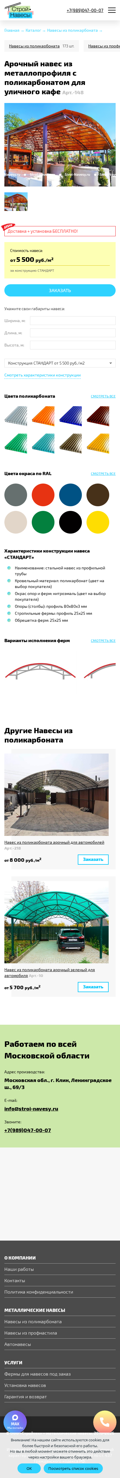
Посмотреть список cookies (73, 1468)
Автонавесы (17, 1344)
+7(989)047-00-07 (27, 1130)
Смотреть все (103, 640)
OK (29, 1468)
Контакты (14, 1280)
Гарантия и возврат (25, 1396)
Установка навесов (25, 1385)
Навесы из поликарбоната (34, 45)
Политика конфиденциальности (38, 1291)
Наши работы (19, 1269)
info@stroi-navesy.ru (31, 1108)
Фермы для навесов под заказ (37, 1373)
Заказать (60, 290)
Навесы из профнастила (30, 1332)
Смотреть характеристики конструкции (42, 374)
